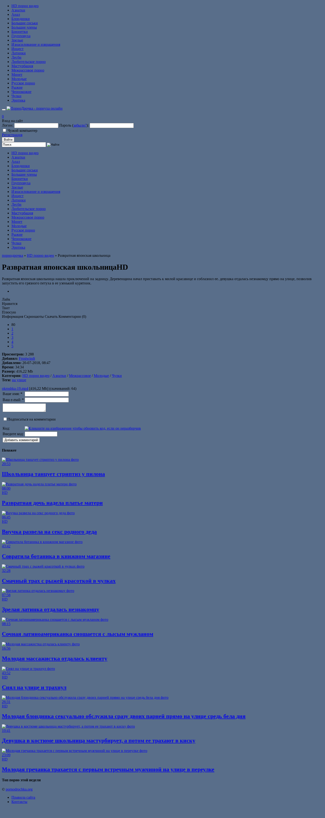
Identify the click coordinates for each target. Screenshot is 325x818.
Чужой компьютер (22, 131)
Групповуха (20, 36)
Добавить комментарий (21, 440)
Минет (16, 74)
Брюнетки (19, 32)
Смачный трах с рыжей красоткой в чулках (59, 581)
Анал (15, 14)
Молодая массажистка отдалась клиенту (54, 658)
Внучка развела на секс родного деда (49, 532)
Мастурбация (22, 66)
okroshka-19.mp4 (15, 388)
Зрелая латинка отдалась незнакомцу (50, 609)
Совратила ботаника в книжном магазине (56, 556)
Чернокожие (21, 92)
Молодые (19, 79)
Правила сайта (23, 797)
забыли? (80, 125)
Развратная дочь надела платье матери (52, 503)
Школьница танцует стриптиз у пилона (53, 474)
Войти (8, 139)
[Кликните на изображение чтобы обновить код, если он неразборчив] (83, 428)
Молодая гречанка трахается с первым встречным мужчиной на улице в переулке (108, 769)
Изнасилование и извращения (35, 44)
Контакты (19, 802)
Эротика (18, 100)
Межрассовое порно (27, 70)
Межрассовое (80, 376)
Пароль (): (74, 125)
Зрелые (17, 40)
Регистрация (12, 135)
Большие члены (24, 27)
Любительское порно (28, 62)
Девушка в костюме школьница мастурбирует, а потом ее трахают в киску (98, 740)
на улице (19, 380)
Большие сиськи (24, 23)
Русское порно (23, 83)
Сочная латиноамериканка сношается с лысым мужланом (77, 634)
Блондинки (20, 19)
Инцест (17, 49)
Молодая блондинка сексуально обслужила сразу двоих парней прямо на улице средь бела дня (124, 716)
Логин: (7, 125)
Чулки (16, 96)
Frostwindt (27, 358)
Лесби (16, 57)
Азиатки (18, 10)
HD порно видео (25, 6)
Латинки (18, 53)
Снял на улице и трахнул (34, 687)
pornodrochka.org (19, 789)
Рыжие (17, 87)
